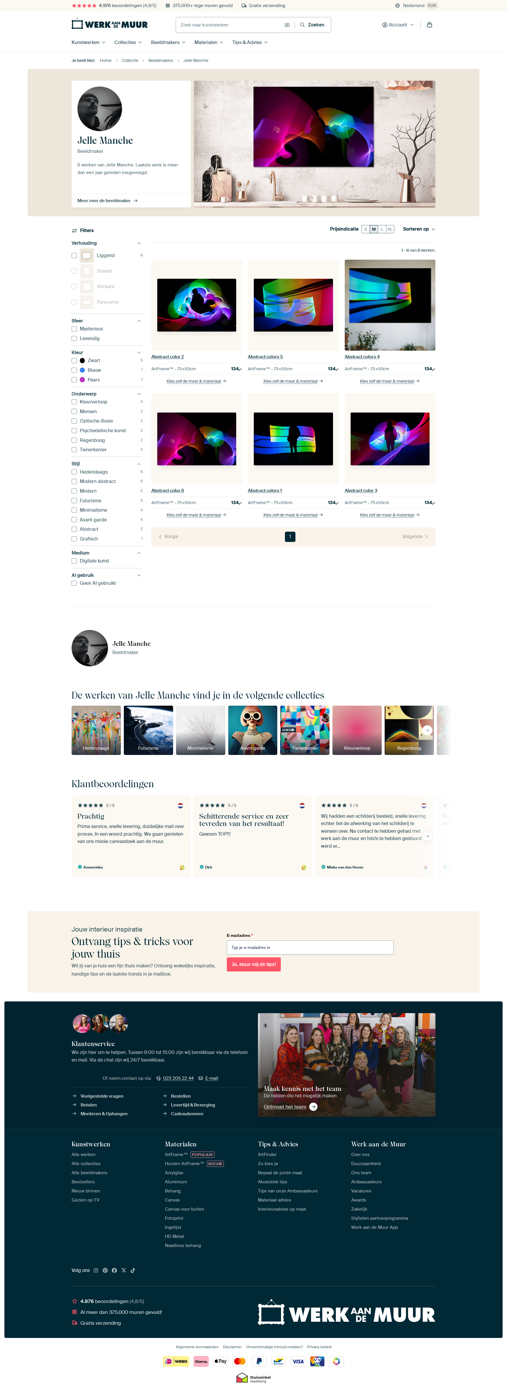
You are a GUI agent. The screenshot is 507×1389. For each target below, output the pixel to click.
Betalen (89, 1105)
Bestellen (181, 1096)
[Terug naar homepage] (110, 23)
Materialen (206, 42)
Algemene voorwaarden (197, 1346)
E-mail (211, 1078)
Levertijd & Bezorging (193, 1105)
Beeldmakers (165, 42)
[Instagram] (96, 1270)
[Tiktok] (133, 1270)
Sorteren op (416, 229)
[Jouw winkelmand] (429, 25)
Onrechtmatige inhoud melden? (274, 1346)
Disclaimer (232, 1346)
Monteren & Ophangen (104, 1114)
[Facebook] (114, 1270)
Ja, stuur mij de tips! (253, 964)
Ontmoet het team (285, 1107)
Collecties (125, 42)
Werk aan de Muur (378, 1144)
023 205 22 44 (178, 1078)
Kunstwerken (85, 42)
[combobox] (228, 25)
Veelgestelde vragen (102, 1096)
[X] (124, 1270)
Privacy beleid (319, 1346)
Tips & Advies (247, 42)
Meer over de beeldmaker (104, 201)
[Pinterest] (105, 1270)
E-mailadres (240, 935)
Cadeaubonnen (187, 1114)
